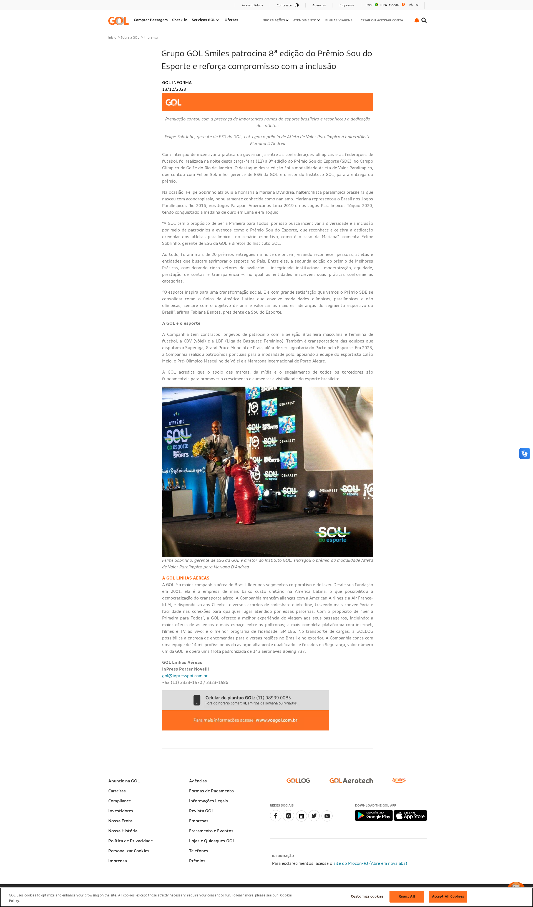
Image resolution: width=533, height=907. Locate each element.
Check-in (179, 20)
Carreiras (117, 791)
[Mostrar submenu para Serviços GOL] (218, 20)
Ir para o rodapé (125, 7)
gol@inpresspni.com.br (185, 676)
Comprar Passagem (151, 20)
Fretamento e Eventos (211, 831)
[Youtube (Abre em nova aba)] (327, 820)
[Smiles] (401, 783)
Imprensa (151, 37)
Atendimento (304, 20)
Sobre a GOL (130, 37)
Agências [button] (319, 5)
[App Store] (410, 815)
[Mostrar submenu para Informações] (287, 20)
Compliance (119, 801)
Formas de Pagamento (211, 791)
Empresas (198, 821)
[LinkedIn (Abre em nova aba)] (301, 820)
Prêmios (197, 861)
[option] (392, 5)
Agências (198, 781)
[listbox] (392, 5)
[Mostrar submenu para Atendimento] (319, 20)
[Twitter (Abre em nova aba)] (314, 820)
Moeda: (394, 5)
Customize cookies (367, 896)
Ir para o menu (124, 7)
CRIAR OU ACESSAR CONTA (382, 20)
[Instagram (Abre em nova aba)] (288, 820)
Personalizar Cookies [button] (128, 851)
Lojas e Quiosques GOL (212, 841)
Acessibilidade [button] (252, 5)
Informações (273, 20)
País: (369, 5)
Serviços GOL (203, 20)
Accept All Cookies (448, 896)
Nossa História (122, 831)
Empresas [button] (347, 5)
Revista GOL (201, 811)
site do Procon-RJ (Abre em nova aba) (370, 863)
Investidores (120, 811)
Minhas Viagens (339, 20)
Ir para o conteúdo (128, 7)
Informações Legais (208, 801)
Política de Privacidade (130, 841)
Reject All (407, 896)
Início (112, 37)
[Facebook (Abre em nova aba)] (275, 820)
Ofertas (231, 20)
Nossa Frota (120, 821)
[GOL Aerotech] (354, 783)
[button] (416, 20)
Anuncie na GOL (124, 781)
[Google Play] (374, 815)
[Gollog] (300, 782)
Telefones (198, 851)
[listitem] (151, 21)
